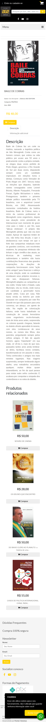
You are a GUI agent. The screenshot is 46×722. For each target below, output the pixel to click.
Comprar (11, 122)
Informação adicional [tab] (19, 133)
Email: (5, 652)
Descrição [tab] (14, 128)
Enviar (6, 662)
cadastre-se (17, 3)
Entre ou (8, 3)
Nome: (5, 642)
